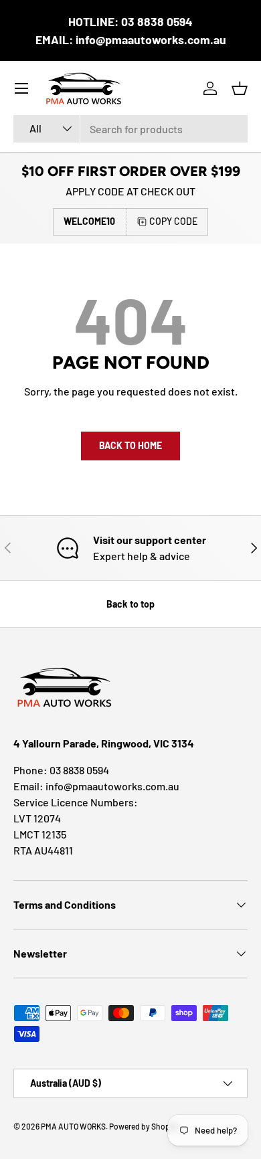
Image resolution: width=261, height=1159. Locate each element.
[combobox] (130, 129)
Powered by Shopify (144, 1126)
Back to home (130, 445)
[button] (239, 88)
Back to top (130, 604)
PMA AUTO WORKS (73, 1126)
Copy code (173, 221)
